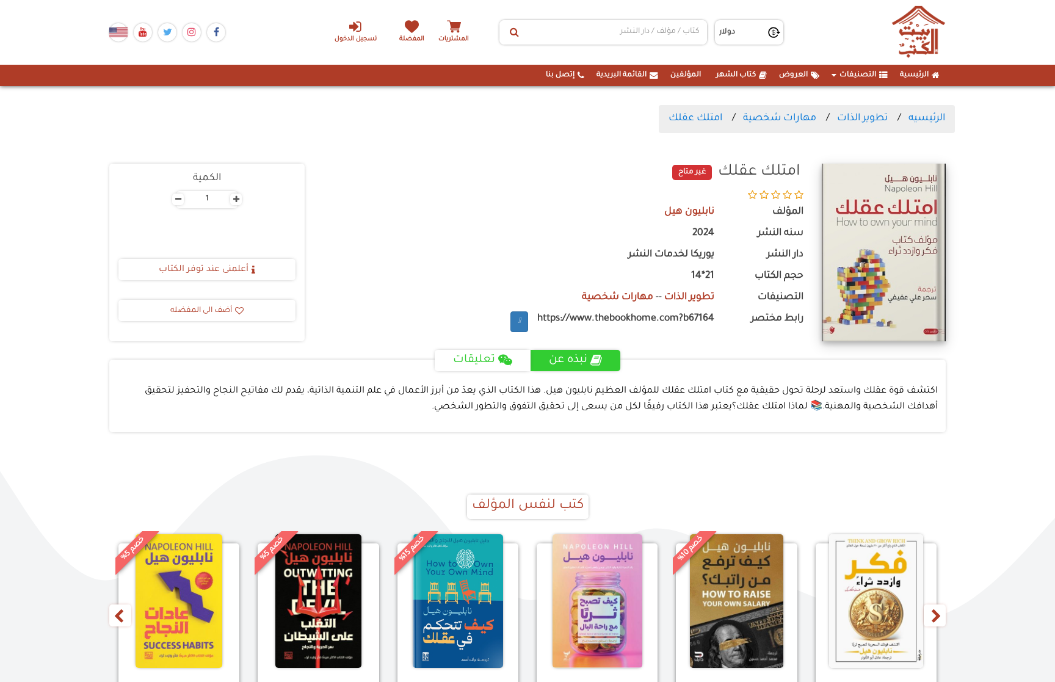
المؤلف (787, 212)
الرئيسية (914, 75)
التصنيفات (857, 75)
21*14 (702, 276)
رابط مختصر (777, 319)
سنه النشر (780, 233)
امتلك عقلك (695, 118)
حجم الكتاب (779, 276)
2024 (703, 233)
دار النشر (785, 255)
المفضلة (411, 39)
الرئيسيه (926, 118)
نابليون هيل (689, 212)
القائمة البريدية (621, 75)
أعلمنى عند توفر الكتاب (203, 270)
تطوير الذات (862, 118)
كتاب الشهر (736, 75)
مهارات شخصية (779, 118)
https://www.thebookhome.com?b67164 (625, 319)
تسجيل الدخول (356, 39)
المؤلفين (685, 75)
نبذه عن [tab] (568, 360)
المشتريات (453, 39)
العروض (793, 75)
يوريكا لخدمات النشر (671, 255)
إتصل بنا (560, 75)
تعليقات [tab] (474, 360)
